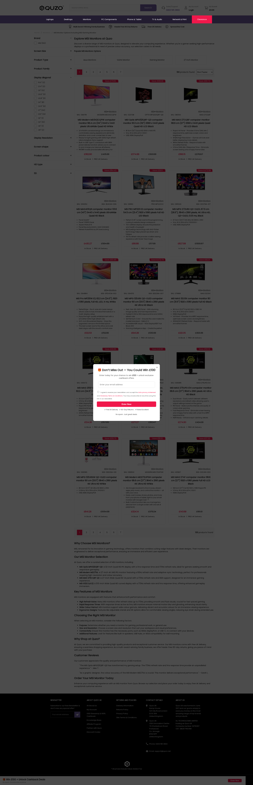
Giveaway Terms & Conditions (111, 396)
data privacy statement (147, 392)
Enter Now (126, 404)
